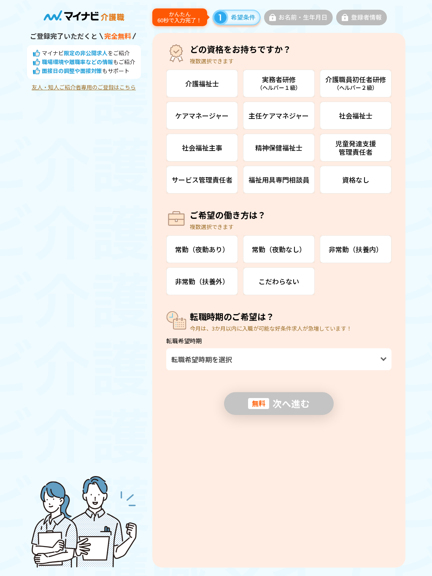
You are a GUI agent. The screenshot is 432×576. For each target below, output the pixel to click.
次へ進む (281, 403)
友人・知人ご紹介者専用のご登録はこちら (84, 87)
